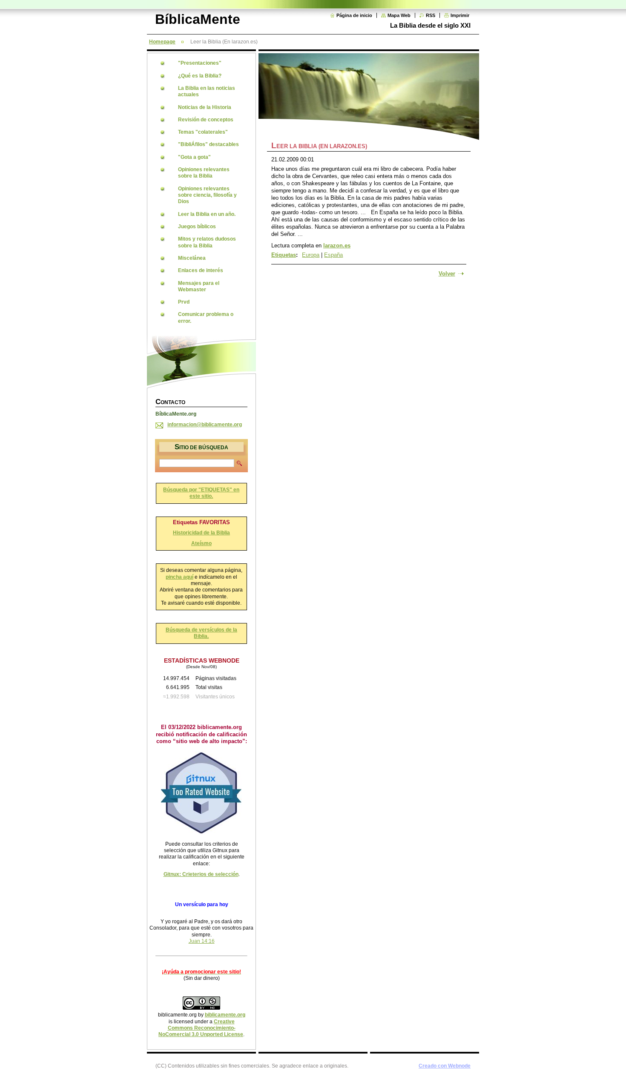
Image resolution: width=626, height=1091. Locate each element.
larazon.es (336, 245)
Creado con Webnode (445, 1065)
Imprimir (460, 15)
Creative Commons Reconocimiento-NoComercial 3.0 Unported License (200, 1028)
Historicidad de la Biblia (201, 532)
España (333, 255)
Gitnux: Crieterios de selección (201, 874)
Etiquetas (283, 255)
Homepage (162, 41)
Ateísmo (201, 543)
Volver (447, 273)
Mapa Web (399, 15)
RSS (430, 15)
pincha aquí (179, 577)
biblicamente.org (225, 1014)
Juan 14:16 (202, 941)
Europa (310, 255)
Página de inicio (354, 15)
